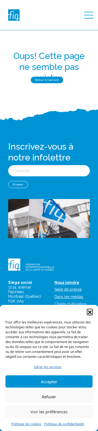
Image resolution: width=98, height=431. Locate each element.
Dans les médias (68, 297)
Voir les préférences (49, 411)
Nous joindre (66, 282)
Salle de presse (68, 289)
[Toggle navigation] (89, 15)
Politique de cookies (26, 424)
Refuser (49, 396)
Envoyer (18, 184)
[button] (90, 311)
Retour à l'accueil (47, 79)
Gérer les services (48, 367)
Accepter (49, 381)
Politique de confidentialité (64, 424)
